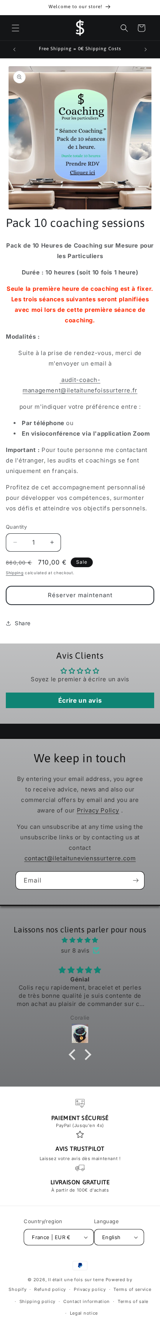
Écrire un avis (80, 700)
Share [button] (23, 623)
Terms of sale (133, 1301)
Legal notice (84, 1313)
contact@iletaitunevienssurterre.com (80, 858)
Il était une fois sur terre (77, 1279)
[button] (15, 28)
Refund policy (50, 1289)
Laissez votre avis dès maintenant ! (80, 1158)
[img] (80, 940)
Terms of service (132, 1289)
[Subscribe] (135, 880)
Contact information (86, 1301)
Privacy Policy (98, 810)
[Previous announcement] (14, 49)
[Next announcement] (145, 49)
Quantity (16, 527)
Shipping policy (37, 1301)
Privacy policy (90, 1289)
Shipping (15, 572)
